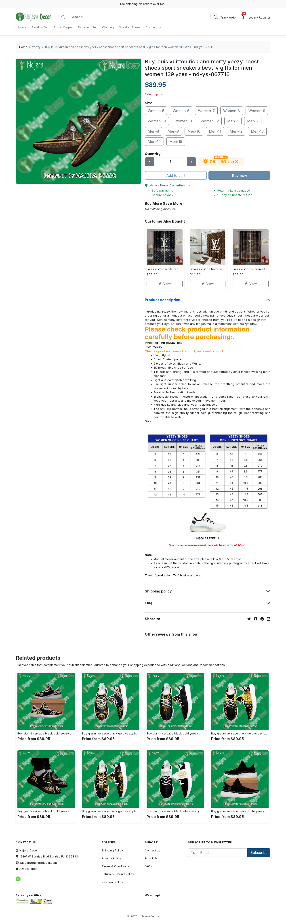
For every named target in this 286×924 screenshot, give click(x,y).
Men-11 (215, 131)
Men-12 (236, 131)
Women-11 (183, 121)
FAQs (148, 866)
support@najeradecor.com (38, 862)
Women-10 (157, 121)
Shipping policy (158, 591)
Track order (228, 17)
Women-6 (181, 110)
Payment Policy (112, 882)
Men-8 (153, 131)
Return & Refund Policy (118, 874)
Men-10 (193, 131)
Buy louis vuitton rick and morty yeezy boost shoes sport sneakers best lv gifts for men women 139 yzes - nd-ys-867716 (129, 47)
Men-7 (253, 121)
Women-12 (210, 121)
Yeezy (36, 47)
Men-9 (173, 131)
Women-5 (156, 110)
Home (23, 47)
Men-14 (154, 141)
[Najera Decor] (33, 17)
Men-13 (257, 131)
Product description (162, 300)
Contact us (152, 850)
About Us (151, 858)
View (167, 284)
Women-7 (206, 110)
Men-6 (233, 121)
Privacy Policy (111, 858)
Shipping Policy (112, 850)
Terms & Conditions (115, 866)
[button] (242, 17)
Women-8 (231, 110)
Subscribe (258, 852)
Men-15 (175, 141)
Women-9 (256, 110)
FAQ (148, 603)
